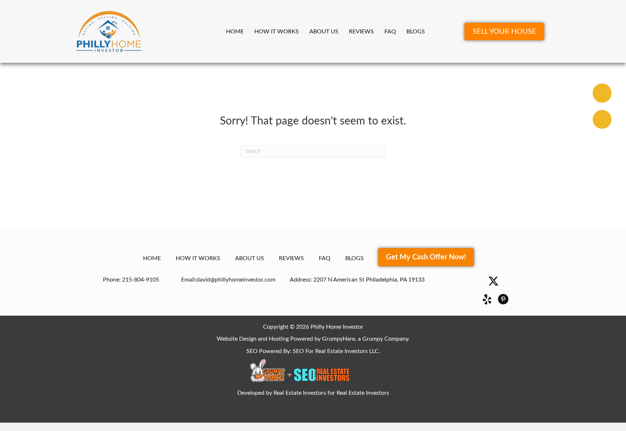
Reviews (361, 31)
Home (235, 31)
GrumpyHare (338, 339)
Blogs (415, 31)
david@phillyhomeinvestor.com (235, 280)
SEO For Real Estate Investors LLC (336, 351)
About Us (323, 31)
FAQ (390, 31)
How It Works (276, 31)
